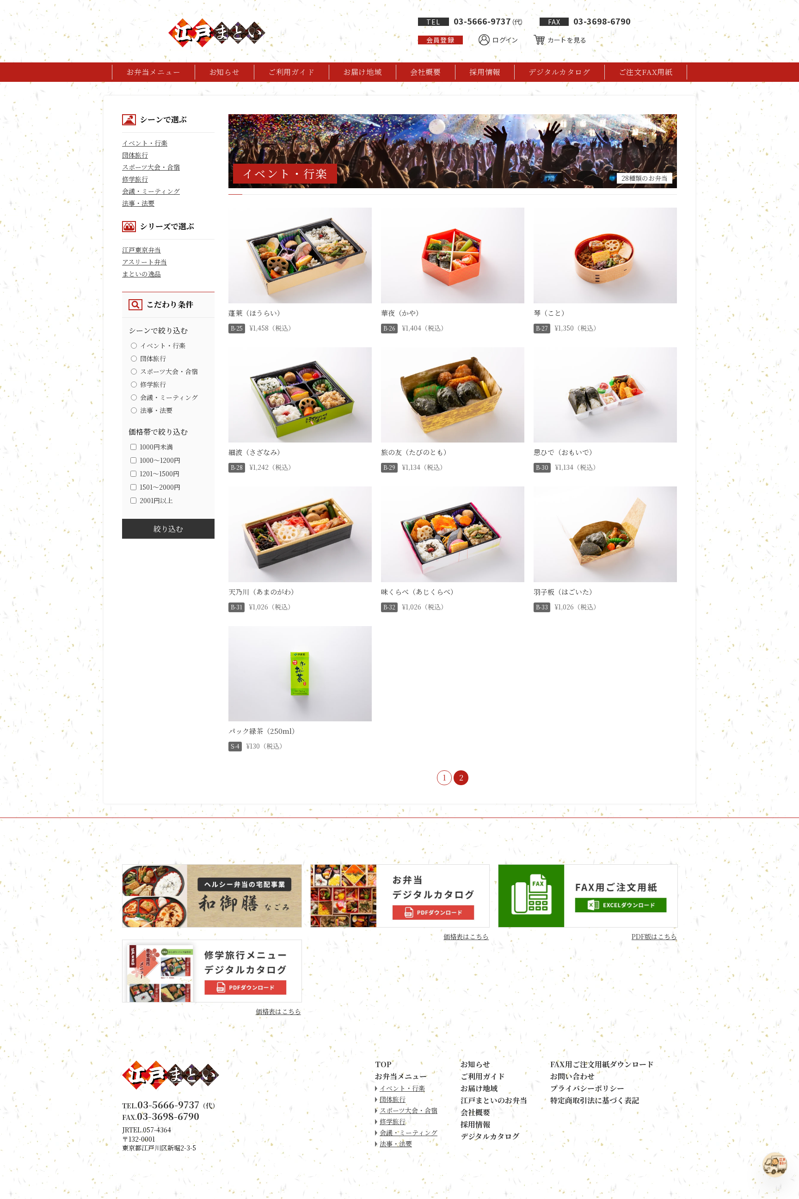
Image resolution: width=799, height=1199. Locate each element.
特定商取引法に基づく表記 (594, 1100)
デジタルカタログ (559, 72)
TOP (383, 1064)
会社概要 (425, 72)
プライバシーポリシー (587, 1088)
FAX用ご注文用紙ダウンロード (602, 1064)
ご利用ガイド (291, 72)
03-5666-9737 (474, 21)
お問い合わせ (572, 1076)
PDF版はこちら (654, 936)
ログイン (505, 39)
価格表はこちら (466, 936)
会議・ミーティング (151, 191)
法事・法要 (138, 203)
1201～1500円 (159, 473)
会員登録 (440, 40)
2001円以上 (156, 500)
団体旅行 (135, 155)
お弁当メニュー (153, 72)
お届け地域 (362, 72)
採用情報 (484, 72)
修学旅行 (135, 179)
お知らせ (224, 72)
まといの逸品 (141, 273)
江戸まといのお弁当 (494, 1100)
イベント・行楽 (144, 143)
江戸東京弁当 (141, 249)
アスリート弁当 (144, 261)
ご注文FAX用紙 (646, 72)
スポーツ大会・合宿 (151, 167)
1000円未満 (156, 446)
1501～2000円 (160, 487)
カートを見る (567, 39)
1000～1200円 (160, 460)
